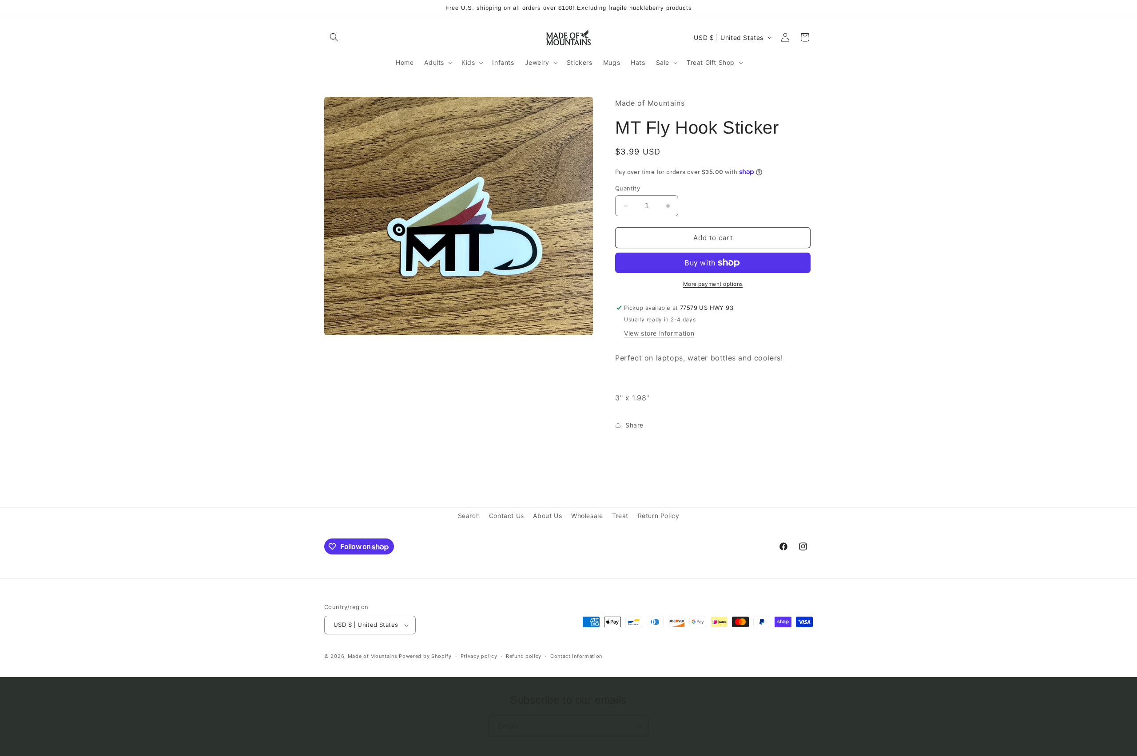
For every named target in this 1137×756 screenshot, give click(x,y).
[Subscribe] (638, 726)
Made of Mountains (373, 656)
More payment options (713, 284)
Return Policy (659, 515)
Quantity (627, 188)
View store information (659, 333)
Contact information (576, 656)
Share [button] (634, 425)
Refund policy (523, 656)
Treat (620, 515)
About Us (547, 515)
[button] (334, 37)
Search (469, 515)
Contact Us (506, 515)
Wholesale (587, 515)
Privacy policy (479, 656)
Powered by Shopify (425, 656)
